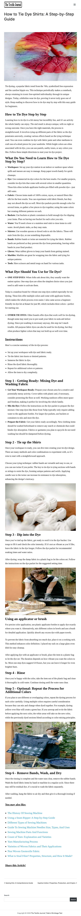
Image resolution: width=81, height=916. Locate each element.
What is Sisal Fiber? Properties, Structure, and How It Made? (40, 855)
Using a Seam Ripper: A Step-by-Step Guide (31, 817)
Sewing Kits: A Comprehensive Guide (19, 883)
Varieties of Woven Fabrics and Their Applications (34, 846)
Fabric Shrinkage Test (54, 913)
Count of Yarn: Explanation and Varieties (29, 836)
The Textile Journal (38, 913)
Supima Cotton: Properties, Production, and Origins (56, 883)
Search (6, 895)
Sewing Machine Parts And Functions (28, 832)
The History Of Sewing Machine (25, 813)
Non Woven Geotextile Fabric (24, 851)
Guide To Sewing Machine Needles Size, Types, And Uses (39, 827)
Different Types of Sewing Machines (27, 822)
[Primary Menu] (75, 4)
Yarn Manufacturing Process (23, 841)
